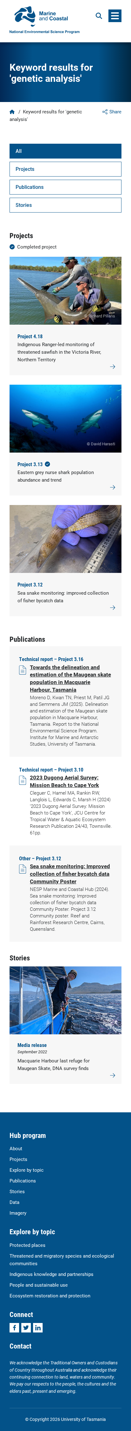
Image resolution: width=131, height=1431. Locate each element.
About (16, 1148)
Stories (24, 204)
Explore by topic (27, 1170)
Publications (30, 186)
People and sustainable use (39, 1285)
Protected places (27, 1245)
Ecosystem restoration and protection (50, 1295)
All (19, 150)
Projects (25, 168)
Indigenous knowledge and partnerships (51, 1274)
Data (14, 1202)
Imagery (18, 1213)
